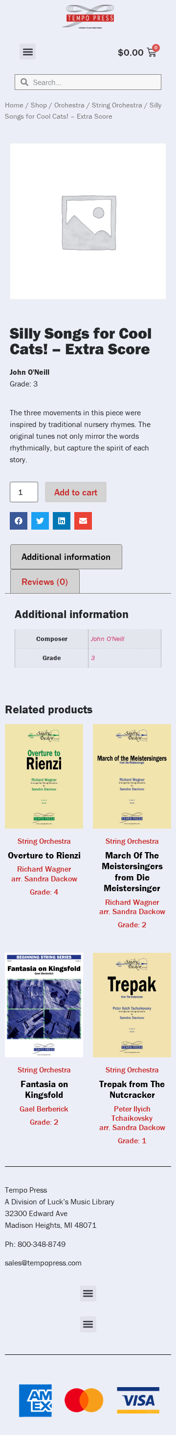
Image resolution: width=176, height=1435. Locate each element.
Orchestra (69, 104)
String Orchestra (117, 104)
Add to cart (75, 492)
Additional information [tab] (66, 556)
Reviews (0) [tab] (45, 581)
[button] (28, 51)
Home (14, 104)
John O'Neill (107, 638)
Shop (39, 104)
